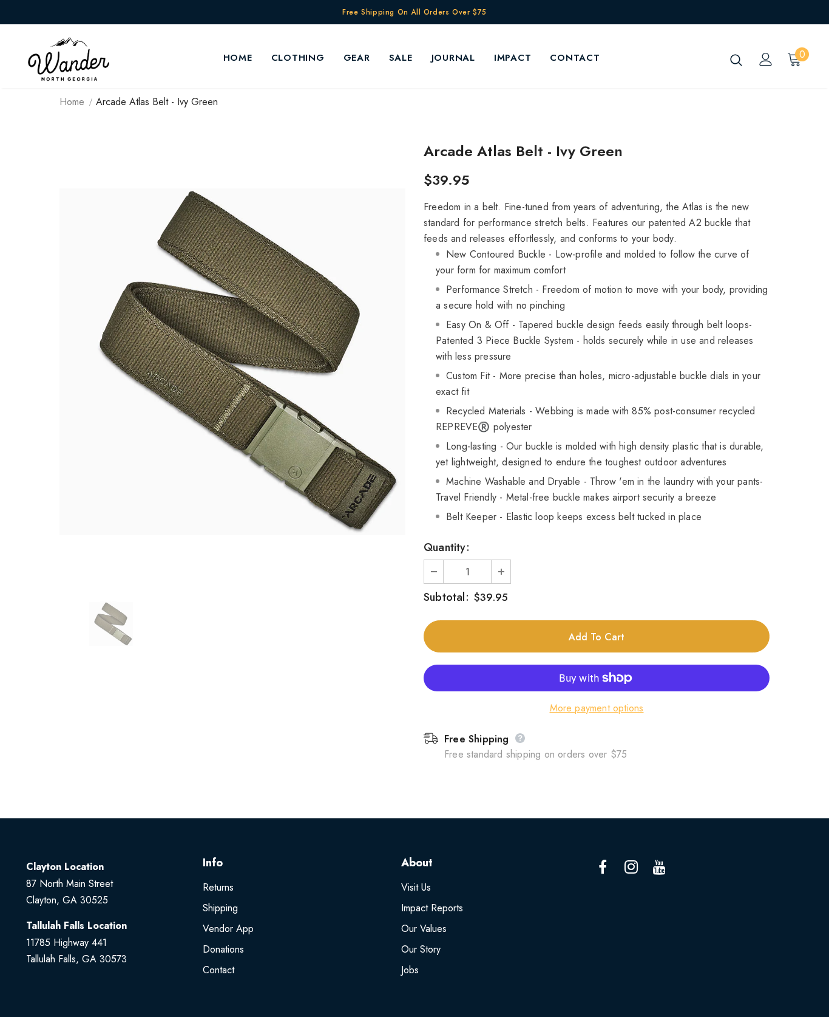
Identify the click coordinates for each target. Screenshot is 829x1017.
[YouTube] (660, 867)
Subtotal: (446, 597)
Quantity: (447, 547)
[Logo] (68, 59)
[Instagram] (631, 867)
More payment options (597, 708)
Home (71, 102)
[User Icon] (766, 59)
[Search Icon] (736, 59)
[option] (232, 361)
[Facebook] (603, 867)
